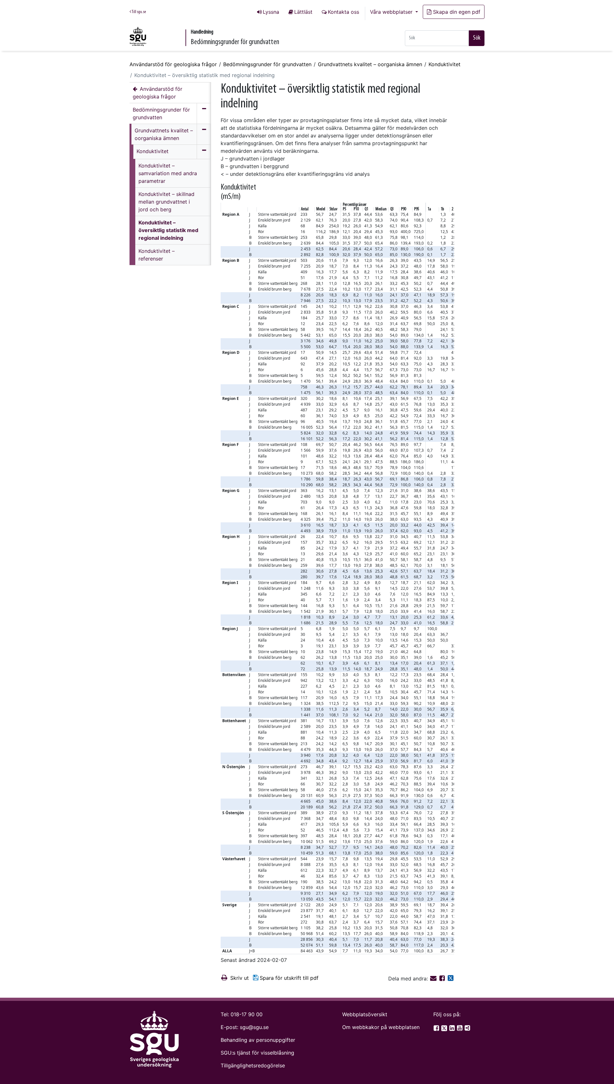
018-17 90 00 (247, 1014)
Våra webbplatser (392, 12)
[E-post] (434, 978)
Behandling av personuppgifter (258, 1040)
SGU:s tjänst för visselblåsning (257, 1052)
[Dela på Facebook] (443, 978)
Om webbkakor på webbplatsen (381, 1027)
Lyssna (271, 12)
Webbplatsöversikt (364, 1014)
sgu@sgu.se (254, 1027)
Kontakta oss (343, 12)
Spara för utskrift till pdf (289, 978)
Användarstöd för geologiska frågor (173, 64)
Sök (476, 38)
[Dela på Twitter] (450, 978)
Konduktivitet (444, 64)
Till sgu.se (138, 12)
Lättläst (303, 12)
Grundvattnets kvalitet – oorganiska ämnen (370, 64)
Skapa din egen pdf (456, 12)
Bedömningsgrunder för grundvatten (267, 64)
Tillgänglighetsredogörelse (253, 1065)
